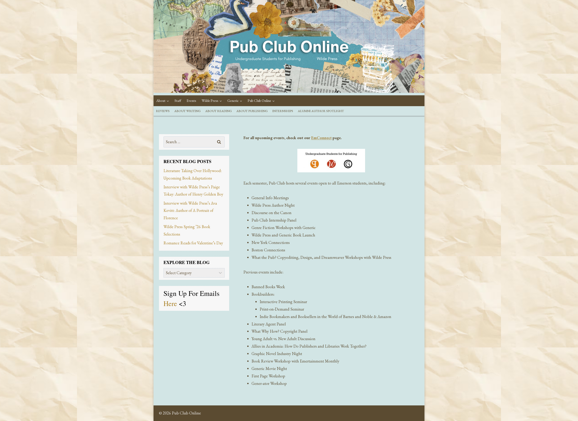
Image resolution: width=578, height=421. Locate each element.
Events (191, 100)
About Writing (187, 111)
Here (171, 303)
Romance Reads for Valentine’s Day (193, 243)
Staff (178, 100)
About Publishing (252, 111)
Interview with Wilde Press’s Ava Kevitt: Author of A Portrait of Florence (190, 210)
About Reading (218, 111)
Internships (282, 111)
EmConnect (321, 137)
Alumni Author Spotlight (321, 111)
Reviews (163, 111)
